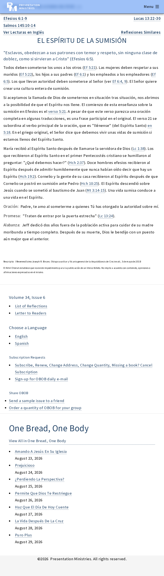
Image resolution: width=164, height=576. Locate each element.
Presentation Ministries (29, 6)
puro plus (23, 535)
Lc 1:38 (139, 148)
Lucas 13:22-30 (147, 18)
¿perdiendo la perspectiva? (39, 479)
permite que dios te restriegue (43, 493)
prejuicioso (24, 465)
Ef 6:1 (80, 74)
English (21, 336)
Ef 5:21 (89, 67)
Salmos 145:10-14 (19, 25)
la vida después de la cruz (39, 520)
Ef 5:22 (26, 74)
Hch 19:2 (27, 176)
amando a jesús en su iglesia (41, 451)
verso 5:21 (57, 111)
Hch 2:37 (76, 162)
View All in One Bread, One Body (37, 440)
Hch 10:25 (89, 183)
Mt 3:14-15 (96, 190)
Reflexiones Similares (141, 32)
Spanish (22, 343)
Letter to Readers (30, 313)
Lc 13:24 (106, 215)
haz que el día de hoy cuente (42, 507)
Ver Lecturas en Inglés (23, 32)
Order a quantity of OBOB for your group (45, 407)
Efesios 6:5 (82, 59)
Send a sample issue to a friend (36, 400)
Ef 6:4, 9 (119, 81)
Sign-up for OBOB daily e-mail (41, 378)
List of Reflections (31, 306)
